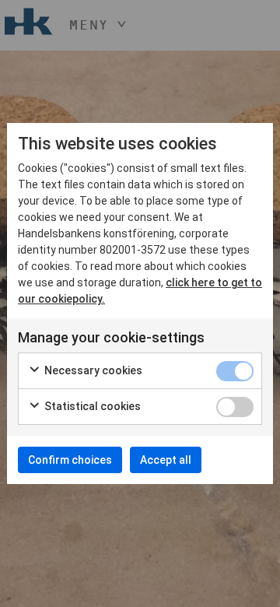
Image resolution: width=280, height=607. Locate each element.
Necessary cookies (92, 370)
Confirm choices (70, 460)
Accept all (165, 460)
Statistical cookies (91, 406)
